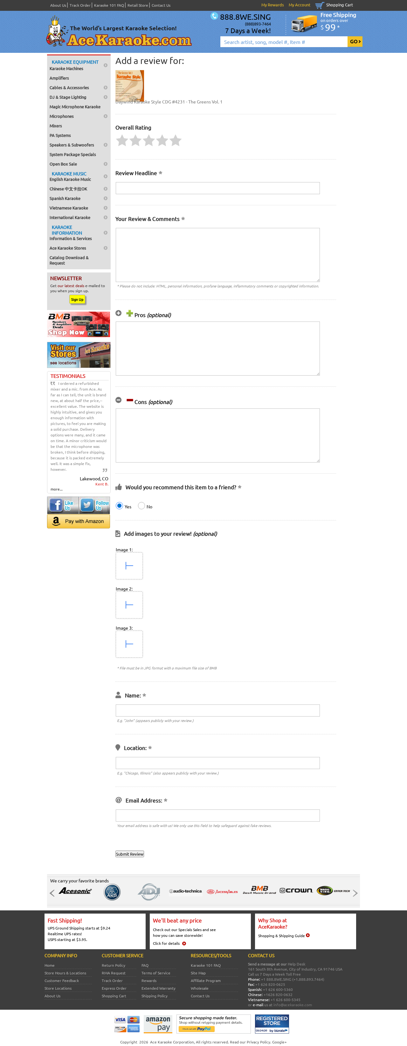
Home (50, 965)
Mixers (56, 125)
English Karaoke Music (70, 176)
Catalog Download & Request (69, 260)
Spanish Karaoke (65, 198)
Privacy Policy (258, 1041)
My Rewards (272, 4)
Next (353, 893)
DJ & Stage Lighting (68, 97)
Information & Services (71, 232)
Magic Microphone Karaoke (75, 106)
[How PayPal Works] (213, 1032)
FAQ (144, 965)
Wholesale (200, 988)
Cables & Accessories (69, 87)
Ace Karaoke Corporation (172, 1041)
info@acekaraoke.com (292, 1004)
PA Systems (60, 135)
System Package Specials (73, 154)
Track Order (80, 5)
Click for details (166, 943)
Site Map (198, 972)
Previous (54, 893)
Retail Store (138, 5)
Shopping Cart (339, 4)
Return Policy (113, 965)
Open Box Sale (63, 163)
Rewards (148, 980)
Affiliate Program (206, 980)
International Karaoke (70, 217)
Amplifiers (59, 78)
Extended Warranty (158, 988)
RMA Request (114, 972)
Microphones (62, 116)
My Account (299, 4)
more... (57, 488)
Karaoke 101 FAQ (109, 5)
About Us (58, 5)
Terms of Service (155, 972)
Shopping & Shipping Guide (281, 935)
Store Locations (58, 988)
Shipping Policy (154, 995)
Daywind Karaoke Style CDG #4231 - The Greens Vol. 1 (169, 101)
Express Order (114, 988)
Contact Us (161, 5)
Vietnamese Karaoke (69, 207)
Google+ (279, 1041)
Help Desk (296, 963)
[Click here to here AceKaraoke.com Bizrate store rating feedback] (272, 1032)
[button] (122, 140)
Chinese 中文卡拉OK (68, 188)
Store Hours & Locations (65, 972)
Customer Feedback (62, 980)
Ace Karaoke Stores (68, 248)
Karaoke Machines (74, 65)
